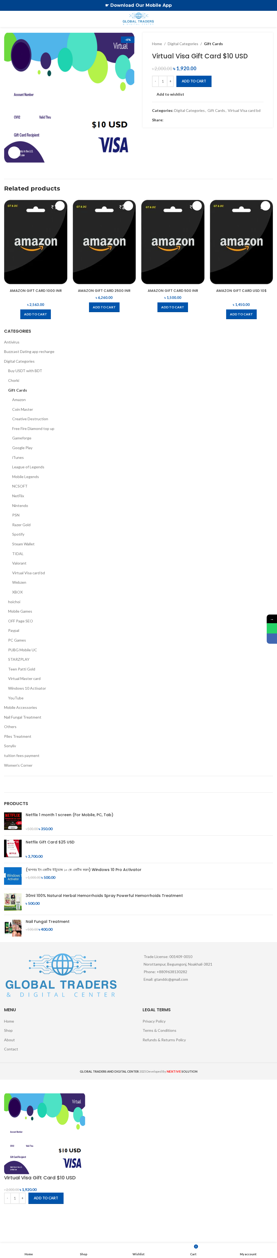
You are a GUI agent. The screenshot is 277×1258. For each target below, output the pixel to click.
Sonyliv (10, 745)
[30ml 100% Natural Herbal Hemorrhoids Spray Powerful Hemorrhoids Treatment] (13, 902)
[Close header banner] (270, 5)
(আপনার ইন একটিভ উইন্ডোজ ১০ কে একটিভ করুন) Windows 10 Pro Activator (83, 869)
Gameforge (21, 438)
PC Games (17, 640)
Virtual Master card (24, 678)
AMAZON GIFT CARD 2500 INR (104, 290)
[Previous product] (247, 44)
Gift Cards (213, 43)
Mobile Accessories (20, 707)
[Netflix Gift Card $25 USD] (13, 849)
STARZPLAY (18, 659)
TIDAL (18, 553)
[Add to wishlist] (60, 206)
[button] (35, 314)
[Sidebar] (7, 1086)
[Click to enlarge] (14, 152)
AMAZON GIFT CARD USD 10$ (241, 290)
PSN (15, 515)
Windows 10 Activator (27, 688)
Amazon (19, 399)
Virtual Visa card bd (244, 110)
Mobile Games (20, 611)
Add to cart (194, 81)
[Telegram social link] (192, 120)
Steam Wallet (23, 544)
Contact (11, 1049)
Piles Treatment (17, 736)
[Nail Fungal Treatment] (13, 928)
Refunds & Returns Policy (164, 1039)
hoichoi (14, 601)
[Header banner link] (130, 5)
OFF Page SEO (20, 621)
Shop (8, 1030)
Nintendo (20, 505)
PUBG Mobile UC (22, 650)
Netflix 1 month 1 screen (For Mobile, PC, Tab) (69, 814)
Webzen (19, 582)
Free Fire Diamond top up (33, 428)
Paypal (13, 630)
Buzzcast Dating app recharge (29, 351)
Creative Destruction (30, 418)
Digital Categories (183, 43)
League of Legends (28, 467)
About (9, 1039)
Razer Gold (21, 524)
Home (157, 43)
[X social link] (173, 120)
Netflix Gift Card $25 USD (50, 842)
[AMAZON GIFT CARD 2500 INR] (104, 242)
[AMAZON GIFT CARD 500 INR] (173, 242)
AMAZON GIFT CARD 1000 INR (36, 290)
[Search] (271, 19)
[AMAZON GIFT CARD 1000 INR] (35, 242)
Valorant (19, 563)
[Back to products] (253, 44)
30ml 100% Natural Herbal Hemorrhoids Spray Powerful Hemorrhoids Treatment (104, 895)
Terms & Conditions (159, 1030)
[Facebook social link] (166, 120)
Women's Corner (18, 765)
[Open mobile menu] (6, 19)
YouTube (16, 698)
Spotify (18, 534)
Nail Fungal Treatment (22, 717)
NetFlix (18, 495)
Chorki (13, 380)
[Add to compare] (11, 1210)
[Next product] (260, 44)
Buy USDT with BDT (25, 370)
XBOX (17, 592)
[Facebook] (272, 638)
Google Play (22, 447)
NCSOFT (20, 486)
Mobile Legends (25, 476)
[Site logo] (138, 18)
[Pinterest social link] (179, 120)
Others (10, 726)
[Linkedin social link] (186, 120)
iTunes (18, 457)
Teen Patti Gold (21, 669)
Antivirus (11, 342)
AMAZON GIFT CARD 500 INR (173, 290)
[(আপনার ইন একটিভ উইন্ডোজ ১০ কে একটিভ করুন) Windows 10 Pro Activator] (13, 876)
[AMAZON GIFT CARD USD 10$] (241, 242)
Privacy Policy (154, 1021)
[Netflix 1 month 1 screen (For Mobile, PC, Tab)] (13, 822)
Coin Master (22, 409)
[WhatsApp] (272, 628)
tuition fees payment (21, 755)
